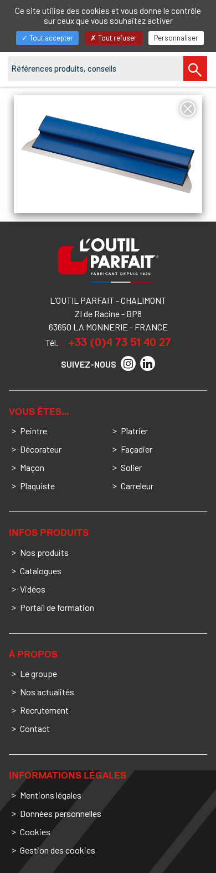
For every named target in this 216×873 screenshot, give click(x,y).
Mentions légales (50, 795)
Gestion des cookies (57, 850)
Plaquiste (37, 485)
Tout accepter (50, 37)
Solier (131, 467)
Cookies (35, 831)
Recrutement (44, 710)
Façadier (136, 449)
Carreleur (137, 485)
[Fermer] (188, 109)
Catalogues (40, 570)
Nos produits (44, 552)
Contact (35, 728)
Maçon (32, 467)
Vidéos (32, 589)
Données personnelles (60, 813)
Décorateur (40, 449)
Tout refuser (116, 37)
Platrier (134, 430)
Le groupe (38, 673)
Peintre (33, 430)
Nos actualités (47, 691)
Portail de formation (57, 607)
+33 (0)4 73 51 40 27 (119, 342)
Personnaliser (176, 37)
